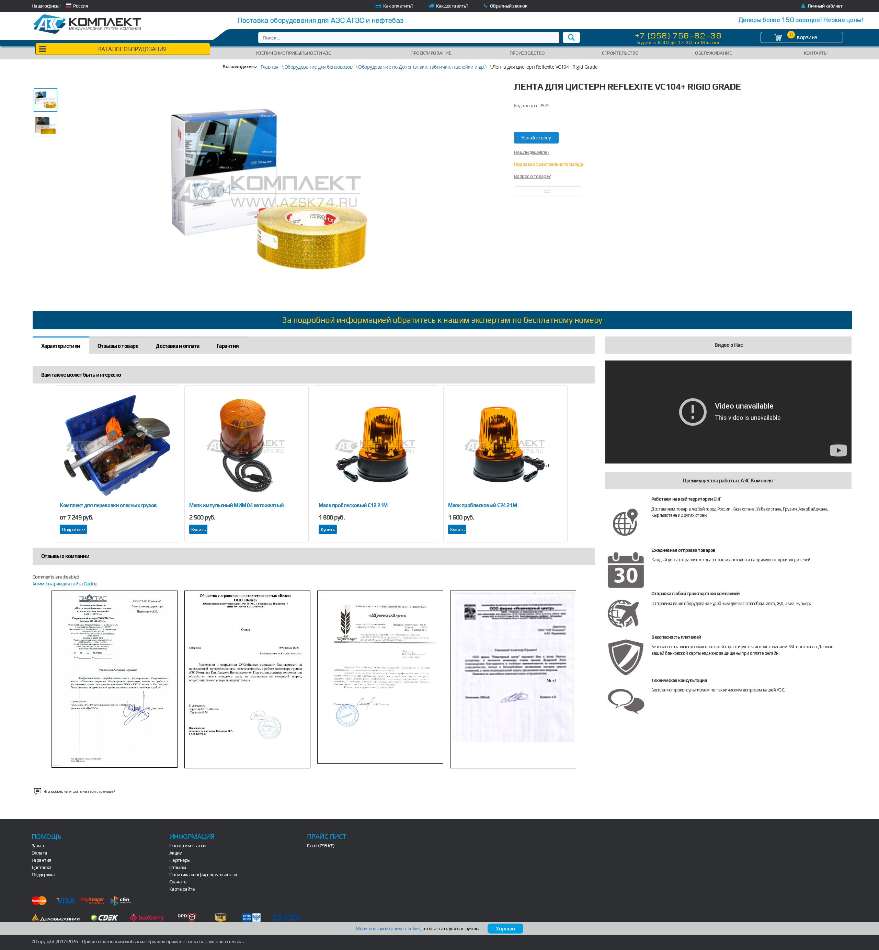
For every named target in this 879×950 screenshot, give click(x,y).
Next (544, 465)
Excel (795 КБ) (321, 845)
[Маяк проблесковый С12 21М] (376, 445)
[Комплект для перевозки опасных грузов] (117, 445)
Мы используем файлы (388, 928)
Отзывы (177, 867)
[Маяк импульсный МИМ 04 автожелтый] (246, 445)
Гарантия (42, 860)
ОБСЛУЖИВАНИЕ (713, 53)
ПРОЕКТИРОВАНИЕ (430, 53)
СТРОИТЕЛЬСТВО (620, 53)
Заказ (38, 845)
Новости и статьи (187, 845)
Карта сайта (182, 889)
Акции (175, 853)
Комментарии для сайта (64, 583)
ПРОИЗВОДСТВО (527, 53)
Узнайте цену (536, 137)
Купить (198, 529)
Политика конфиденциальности (203, 874)
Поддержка (43, 874)
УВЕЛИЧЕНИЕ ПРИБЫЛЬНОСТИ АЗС (293, 53)
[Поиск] (571, 37)
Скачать (177, 881)
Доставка (42, 867)
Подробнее (73, 529)
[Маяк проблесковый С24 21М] (505, 445)
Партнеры (180, 860)
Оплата (39, 853)
